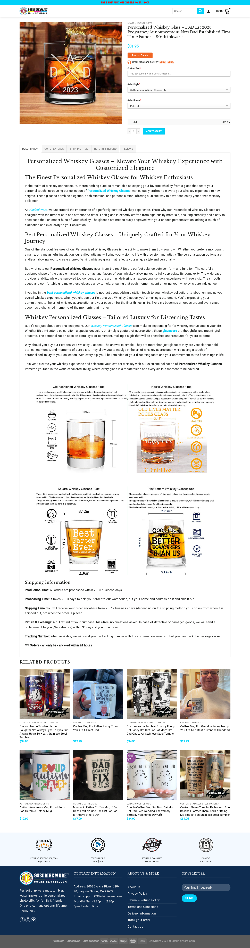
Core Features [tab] (54, 148)
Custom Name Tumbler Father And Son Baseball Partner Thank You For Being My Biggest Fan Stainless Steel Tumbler (205, 811)
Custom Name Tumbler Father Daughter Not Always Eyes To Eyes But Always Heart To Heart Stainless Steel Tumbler (44, 732)
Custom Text (134, 68)
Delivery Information (142, 913)
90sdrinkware (38, 210)
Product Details (140, 55)
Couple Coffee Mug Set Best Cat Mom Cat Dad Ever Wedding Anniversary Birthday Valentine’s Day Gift (151, 811)
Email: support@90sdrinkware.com (98, 896)
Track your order (139, 920)
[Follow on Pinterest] (33, 919)
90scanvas (73, 941)
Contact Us (135, 926)
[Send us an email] (27, 919)
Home (131, 23)
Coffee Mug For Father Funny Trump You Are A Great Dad (96, 728)
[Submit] (200, 11)
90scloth (58, 941)
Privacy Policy (137, 893)
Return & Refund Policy (144, 900)
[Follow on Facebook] (22, 919)
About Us (134, 887)
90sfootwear (91, 941)
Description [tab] (30, 148)
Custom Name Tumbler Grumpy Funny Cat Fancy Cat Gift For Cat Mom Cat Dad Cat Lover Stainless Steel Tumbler (151, 730)
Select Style (134, 84)
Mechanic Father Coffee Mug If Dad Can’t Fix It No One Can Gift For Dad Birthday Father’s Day (95, 811)
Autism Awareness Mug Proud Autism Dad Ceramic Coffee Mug (43, 809)
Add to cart (154, 131)
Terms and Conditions (143, 907)
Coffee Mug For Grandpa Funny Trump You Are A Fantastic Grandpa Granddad (205, 728)
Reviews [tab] (128, 148)
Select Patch (134, 100)
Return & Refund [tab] (105, 148)
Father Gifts (144, 23)
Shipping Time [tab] (79, 148)
